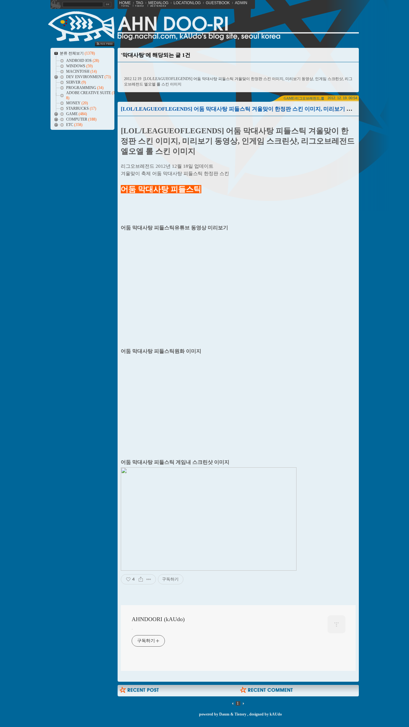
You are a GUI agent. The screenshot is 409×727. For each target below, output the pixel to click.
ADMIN (241, 3)
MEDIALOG (158, 3)
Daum (224, 714)
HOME (125, 3)
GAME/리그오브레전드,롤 (304, 98)
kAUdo (276, 714)
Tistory (240, 714)
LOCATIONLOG (187, 3)
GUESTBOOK (218, 3)
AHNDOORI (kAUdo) (158, 619)
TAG (139, 3)
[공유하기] (141, 579)
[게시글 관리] (149, 579)
